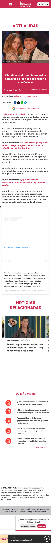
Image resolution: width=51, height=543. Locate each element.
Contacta (5, 509)
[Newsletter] (10, 4)
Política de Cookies (18, 512)
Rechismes (32, 291)
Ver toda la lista (42, 447)
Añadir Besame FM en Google (27, 108)
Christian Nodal (30, 96)
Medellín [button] (13, 538)
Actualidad (25, 26)
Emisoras (15, 509)
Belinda (17, 96)
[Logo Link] (25, 4)
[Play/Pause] (47, 539)
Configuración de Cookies (36, 512)
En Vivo (44, 4)
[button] (4, 4)
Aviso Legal (25, 509)
